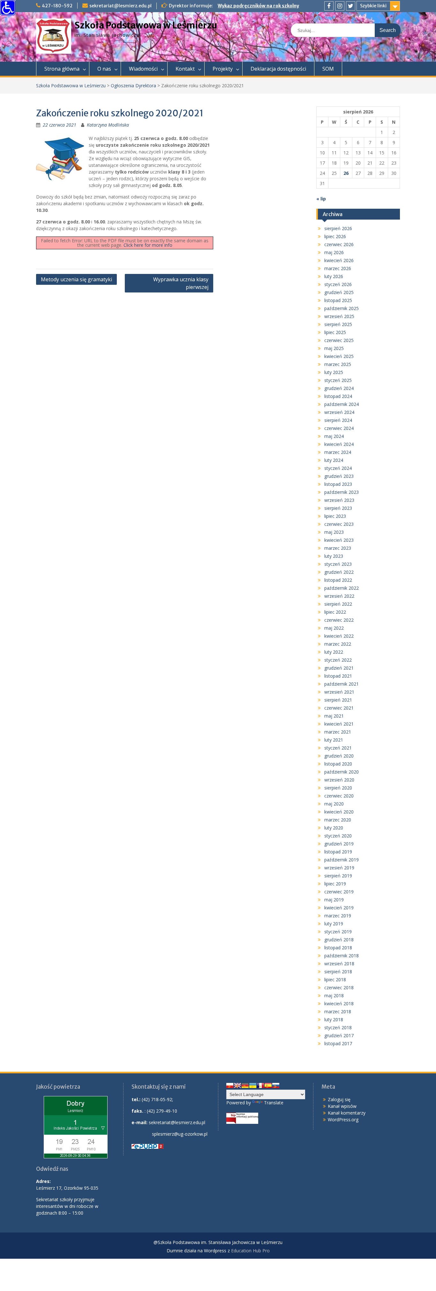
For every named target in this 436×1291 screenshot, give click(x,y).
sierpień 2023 (338, 508)
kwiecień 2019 (339, 908)
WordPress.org (343, 1119)
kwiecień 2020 (339, 812)
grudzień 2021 (339, 668)
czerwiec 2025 (339, 340)
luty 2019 (333, 924)
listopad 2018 (338, 948)
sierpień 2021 (338, 700)
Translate (273, 1103)
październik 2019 (341, 860)
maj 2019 (334, 900)
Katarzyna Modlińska (108, 125)
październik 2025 (341, 308)
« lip (321, 199)
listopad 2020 (338, 764)
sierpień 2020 (338, 788)
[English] (237, 1085)
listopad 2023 (338, 484)
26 (346, 173)
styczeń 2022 (338, 660)
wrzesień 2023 (339, 500)
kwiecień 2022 (339, 636)
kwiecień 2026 (339, 260)
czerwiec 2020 (339, 796)
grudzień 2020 (339, 756)
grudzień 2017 (339, 1035)
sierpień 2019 (338, 876)
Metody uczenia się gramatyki (76, 279)
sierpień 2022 (338, 604)
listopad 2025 (338, 300)
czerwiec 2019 (339, 892)
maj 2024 (334, 436)
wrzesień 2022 (339, 596)
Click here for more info (148, 245)
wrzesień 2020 (339, 780)
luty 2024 (333, 460)
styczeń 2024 (338, 468)
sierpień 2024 (338, 420)
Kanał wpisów (342, 1106)
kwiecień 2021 (339, 724)
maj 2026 (334, 252)
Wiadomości (143, 68)
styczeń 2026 (338, 284)
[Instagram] (339, 6)
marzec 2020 (337, 820)
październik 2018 (341, 956)
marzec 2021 (337, 732)
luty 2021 (333, 740)
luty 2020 (333, 828)
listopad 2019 (338, 852)
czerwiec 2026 (339, 244)
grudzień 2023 (339, 476)
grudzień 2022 (339, 572)
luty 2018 (333, 1019)
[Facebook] (329, 6)
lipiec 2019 (335, 884)
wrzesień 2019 (339, 868)
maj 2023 (334, 532)
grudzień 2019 (339, 844)
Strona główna (61, 68)
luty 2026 (333, 276)
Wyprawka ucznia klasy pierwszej (180, 283)
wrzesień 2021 (339, 692)
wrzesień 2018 (339, 963)
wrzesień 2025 (339, 316)
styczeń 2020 (338, 836)
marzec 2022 (337, 644)
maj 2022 (334, 628)
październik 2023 (341, 492)
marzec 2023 (337, 548)
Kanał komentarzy (346, 1113)
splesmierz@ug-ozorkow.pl (179, 1134)
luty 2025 (333, 372)
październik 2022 (341, 588)
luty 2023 (333, 556)
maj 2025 (334, 348)
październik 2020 (341, 772)
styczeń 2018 (338, 1027)
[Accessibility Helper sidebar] (7, 7)
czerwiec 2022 (339, 620)
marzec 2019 (337, 916)
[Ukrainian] (252, 1085)
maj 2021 (334, 716)
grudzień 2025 (339, 292)
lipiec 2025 (335, 332)
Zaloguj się (339, 1099)
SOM (328, 68)
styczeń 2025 (338, 380)
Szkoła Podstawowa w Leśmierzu (145, 25)
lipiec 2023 (335, 516)
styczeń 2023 (338, 564)
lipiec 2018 (335, 979)
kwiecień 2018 (339, 1003)
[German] (245, 1085)
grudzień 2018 (339, 940)
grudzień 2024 (339, 388)
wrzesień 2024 (339, 412)
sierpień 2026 (338, 228)
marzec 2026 (337, 268)
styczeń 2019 (338, 932)
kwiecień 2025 (339, 356)
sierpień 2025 (338, 324)
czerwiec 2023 (339, 524)
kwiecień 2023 (339, 540)
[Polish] (229, 1085)
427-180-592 (57, 6)
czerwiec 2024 (339, 428)
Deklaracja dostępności (278, 68)
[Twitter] (350, 6)
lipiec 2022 (335, 612)
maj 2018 (334, 995)
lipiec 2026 (335, 236)
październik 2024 (341, 404)
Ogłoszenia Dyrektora (133, 85)
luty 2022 (333, 652)
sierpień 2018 (338, 971)
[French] (260, 1085)
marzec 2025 (337, 364)
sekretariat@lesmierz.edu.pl (120, 6)
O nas (104, 68)
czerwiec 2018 (339, 987)
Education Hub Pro (250, 1251)
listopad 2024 (338, 396)
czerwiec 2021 (339, 708)
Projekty (223, 68)
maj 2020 (334, 804)
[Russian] (275, 1085)
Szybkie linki (373, 6)
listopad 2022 (338, 580)
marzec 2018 (337, 1011)
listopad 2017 (338, 1043)
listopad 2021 (338, 676)
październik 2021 (341, 684)
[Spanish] (268, 1085)
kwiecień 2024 (339, 444)
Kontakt (185, 68)
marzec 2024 (337, 452)
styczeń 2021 (338, 748)
